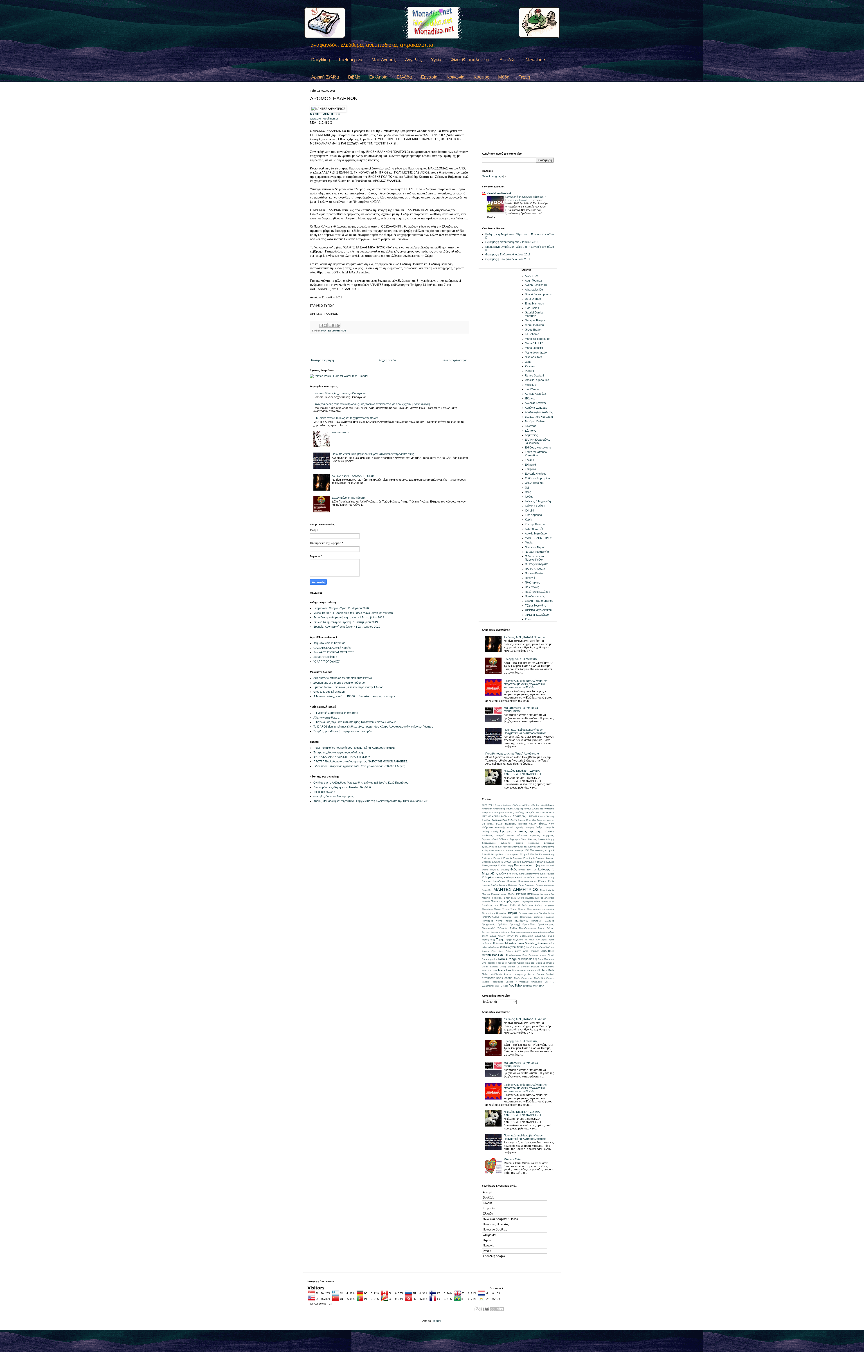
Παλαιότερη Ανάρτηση (454, 360)
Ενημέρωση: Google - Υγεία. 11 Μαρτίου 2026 (341, 608)
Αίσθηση (517, 805)
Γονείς (494, 831)
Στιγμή (541, 928)
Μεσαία (536, 894)
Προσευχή (515, 924)
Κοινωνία (456, 76)
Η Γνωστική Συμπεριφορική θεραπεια (335, 712)
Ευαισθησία (529, 858)
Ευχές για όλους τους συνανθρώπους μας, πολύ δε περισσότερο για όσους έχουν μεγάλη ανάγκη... (372, 404)
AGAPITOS (531, 275)
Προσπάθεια (528, 924)
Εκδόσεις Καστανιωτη (538, 447)
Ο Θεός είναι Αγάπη (536, 564)
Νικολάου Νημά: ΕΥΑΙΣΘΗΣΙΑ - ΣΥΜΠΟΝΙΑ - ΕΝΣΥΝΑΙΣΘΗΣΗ (522, 772)
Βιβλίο (354, 76)
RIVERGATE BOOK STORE (497, 978)
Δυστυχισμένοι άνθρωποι (496, 843)
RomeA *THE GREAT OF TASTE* (333, 652)
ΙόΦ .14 (529, 510)
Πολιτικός (549, 917)
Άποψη (550, 816)
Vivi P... (549, 981)
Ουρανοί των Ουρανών (494, 913)
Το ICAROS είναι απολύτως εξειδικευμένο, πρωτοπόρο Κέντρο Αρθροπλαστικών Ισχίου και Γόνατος (373, 726)
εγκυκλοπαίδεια (489, 846)
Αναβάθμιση (547, 805)
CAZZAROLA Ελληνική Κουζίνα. (332, 647)
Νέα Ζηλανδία (547, 898)
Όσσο (514, 909)
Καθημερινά (350, 59)
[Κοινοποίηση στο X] (329, 325)
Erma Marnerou (534, 303)
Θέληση (505, 869)
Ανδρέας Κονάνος (536, 403)
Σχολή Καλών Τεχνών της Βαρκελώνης (511, 936)
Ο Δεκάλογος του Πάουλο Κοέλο (535, 558)
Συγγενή (486, 932)
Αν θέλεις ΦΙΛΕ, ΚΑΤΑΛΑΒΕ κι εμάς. (353, 476)
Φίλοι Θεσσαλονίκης (470, 59)
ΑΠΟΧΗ (533, 816)
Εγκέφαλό (549, 843)
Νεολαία (486, 901)
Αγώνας (507, 805)
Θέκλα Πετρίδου (534, 482)
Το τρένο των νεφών (536, 939)
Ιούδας (529, 496)
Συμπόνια (516, 932)
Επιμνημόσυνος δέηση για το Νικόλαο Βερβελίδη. (343, 787)
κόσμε (533, 881)
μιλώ (551, 894)
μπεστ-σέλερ (510, 898)
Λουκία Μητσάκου (536, 533)
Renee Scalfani (534, 375)
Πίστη (515, 917)
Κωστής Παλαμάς (535, 524)
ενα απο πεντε (340, 432)
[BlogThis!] (325, 325)
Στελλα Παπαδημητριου (539, 600)
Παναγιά (530, 577)
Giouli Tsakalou (534, 325)
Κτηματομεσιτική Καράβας (329, 643)
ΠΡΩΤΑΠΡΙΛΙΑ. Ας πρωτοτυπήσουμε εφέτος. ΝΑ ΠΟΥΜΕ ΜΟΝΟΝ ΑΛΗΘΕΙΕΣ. (360, 761)
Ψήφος (509, 951)
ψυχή (518, 951)
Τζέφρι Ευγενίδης (535, 605)
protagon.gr (520, 974)
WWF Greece (501, 986)
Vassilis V (531, 384)
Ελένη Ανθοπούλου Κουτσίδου (536, 454)
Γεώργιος (530, 426)
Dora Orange (533, 298)
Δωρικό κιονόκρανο (528, 843)
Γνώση (485, 831)
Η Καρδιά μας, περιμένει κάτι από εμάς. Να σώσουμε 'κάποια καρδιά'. (354, 722)
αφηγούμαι (548, 820)
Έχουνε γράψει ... (524, 865)
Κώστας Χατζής (534, 528)
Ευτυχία (550, 862)
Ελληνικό (530, 469)
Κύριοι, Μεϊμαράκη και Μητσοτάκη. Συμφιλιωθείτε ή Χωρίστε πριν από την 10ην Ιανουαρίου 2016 (371, 801)
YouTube (515, 985)
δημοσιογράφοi (489, 839)
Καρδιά (518, 877)
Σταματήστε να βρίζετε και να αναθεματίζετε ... (521, 709)
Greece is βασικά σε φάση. (329, 691)
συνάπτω (526, 932)
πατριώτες (506, 917)
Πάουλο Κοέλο (534, 573)
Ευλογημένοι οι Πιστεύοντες (349, 497)
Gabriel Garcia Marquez (534, 314)
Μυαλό (521, 898)
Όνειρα (497, 909)
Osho (528, 361)
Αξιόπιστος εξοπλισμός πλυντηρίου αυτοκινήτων (342, 678)
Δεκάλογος (487, 835)
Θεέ (527, 487)
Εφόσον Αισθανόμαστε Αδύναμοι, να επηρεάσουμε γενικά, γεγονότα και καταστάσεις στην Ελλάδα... (525, 684)
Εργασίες (517, 858)
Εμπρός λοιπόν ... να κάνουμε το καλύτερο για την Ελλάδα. (348, 687)
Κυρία (528, 519)
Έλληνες (530, 398)
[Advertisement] (389, 346)
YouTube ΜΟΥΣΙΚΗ (533, 985)
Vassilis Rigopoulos (537, 380)
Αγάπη (498, 805)
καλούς (499, 877)
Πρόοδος (502, 924)
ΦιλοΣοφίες (493, 947)
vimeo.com (536, 981)
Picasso (530, 366)
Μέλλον (511, 894)
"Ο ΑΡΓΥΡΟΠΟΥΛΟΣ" (326, 661)
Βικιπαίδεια (510, 823)
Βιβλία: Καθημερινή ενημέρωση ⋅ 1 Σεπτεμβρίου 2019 (345, 622)
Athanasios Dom (535, 289)
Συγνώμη (495, 932)
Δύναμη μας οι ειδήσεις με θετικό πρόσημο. (339, 682)
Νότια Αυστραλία (542, 901)
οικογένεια (549, 905)
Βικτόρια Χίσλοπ (535, 421)
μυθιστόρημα (532, 898)
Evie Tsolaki (532, 308)
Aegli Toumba (533, 280)
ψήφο (501, 951)
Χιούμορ (549, 947)
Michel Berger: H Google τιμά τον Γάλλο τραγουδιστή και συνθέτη (353, 613)
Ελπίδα (534, 854)
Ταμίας (485, 939)
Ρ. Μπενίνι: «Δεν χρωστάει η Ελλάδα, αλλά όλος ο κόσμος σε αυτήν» (354, 696)
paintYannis (532, 389)
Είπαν (514, 846)
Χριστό (529, 619)
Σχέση (485, 936)
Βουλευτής (500, 827)
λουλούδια (487, 890)
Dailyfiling (320, 59)
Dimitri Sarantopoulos (538, 294)
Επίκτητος (487, 858)
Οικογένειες (487, 909)
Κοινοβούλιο (499, 881)
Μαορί (543, 890)
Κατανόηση (529, 877)
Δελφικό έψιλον (505, 835)
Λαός (521, 885)
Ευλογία (541, 861)
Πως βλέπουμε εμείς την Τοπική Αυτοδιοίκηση (512, 753)
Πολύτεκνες (532, 587)
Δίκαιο (524, 839)
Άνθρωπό (549, 808)
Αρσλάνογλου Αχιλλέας (539, 412)
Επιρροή (497, 858)
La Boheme (532, 334)
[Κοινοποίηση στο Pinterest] (338, 325)
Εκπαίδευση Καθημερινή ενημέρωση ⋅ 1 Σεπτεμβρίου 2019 (348, 617)
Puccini (529, 370)
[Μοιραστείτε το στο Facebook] (334, 325)
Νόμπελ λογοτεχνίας (537, 551)
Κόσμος (481, 76)
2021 (491, 805)
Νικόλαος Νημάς (535, 547)
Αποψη (541, 816)
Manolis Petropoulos (537, 338)
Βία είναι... (488, 823)
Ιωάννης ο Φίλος (535, 505)
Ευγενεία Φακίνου (536, 473)
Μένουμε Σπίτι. (512, 1159)
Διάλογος (503, 839)
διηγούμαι (515, 839)
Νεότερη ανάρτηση (322, 360)
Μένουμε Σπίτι (524, 893)
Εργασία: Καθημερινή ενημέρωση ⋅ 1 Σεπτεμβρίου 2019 (346, 626)
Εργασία (429, 76)
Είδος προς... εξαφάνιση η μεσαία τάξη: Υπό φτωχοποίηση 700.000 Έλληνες (359, 766)
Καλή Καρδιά (547, 873)
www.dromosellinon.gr (324, 118)
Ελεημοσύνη (547, 846)
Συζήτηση (505, 932)
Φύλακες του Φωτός (512, 947)
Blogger (436, 1321)
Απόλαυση (506, 816)
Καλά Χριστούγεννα (529, 873)
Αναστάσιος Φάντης (503, 808)
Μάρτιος (486, 894)
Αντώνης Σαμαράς (536, 407)
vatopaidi (524, 981)
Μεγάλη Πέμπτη (499, 894)
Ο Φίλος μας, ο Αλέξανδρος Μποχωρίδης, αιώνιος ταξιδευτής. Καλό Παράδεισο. (361, 782)
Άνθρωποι (487, 812)
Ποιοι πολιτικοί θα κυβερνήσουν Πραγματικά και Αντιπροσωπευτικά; (373, 454)
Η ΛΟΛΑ (545, 865)
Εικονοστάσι (504, 846)
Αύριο (539, 820)
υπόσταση (487, 943)
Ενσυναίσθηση (546, 854)
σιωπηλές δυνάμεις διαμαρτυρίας (333, 796)
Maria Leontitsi (534, 347)
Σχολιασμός (541, 936)
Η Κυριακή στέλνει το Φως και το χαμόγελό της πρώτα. (346, 418)
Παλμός (512, 913)
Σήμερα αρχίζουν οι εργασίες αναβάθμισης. (339, 752)
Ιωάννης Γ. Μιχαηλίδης (538, 501)
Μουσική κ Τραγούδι (492, 898)
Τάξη (492, 939)
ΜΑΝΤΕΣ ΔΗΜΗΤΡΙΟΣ (325, 114)
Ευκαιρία (517, 862)
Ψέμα (493, 951)
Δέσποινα (530, 430)
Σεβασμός (502, 928)
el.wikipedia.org (527, 959)
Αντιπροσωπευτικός (504, 812)
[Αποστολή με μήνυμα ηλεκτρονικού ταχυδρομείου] (321, 325)
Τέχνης (500, 939)
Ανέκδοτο (538, 808)
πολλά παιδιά (504, 920)
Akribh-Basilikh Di (536, 285)
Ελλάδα (404, 76)
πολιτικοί (538, 917)
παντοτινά (533, 913)
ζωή (538, 865)
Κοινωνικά (523, 881)
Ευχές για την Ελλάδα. (494, 865)
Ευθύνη (507, 862)
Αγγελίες (413, 59)
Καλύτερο (509, 877)
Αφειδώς (508, 59)
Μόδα (504, 76)
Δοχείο (541, 839)
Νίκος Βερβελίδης (324, 791)
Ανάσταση (487, 808)
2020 (484, 805)
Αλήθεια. (535, 805)
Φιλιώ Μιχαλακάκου (537, 614)
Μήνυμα (544, 894)
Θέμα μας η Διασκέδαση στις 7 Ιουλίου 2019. (512, 242)
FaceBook (501, 963)
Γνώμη (539, 827)
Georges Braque (535, 320)
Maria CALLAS (534, 343)
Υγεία (436, 59)
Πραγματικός (488, 924)
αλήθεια (526, 805)
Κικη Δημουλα (533, 515)
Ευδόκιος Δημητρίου (537, 478)
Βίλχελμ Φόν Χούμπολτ (539, 416)
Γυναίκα (549, 831)
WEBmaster (488, 986)
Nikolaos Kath (533, 357)
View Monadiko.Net (499, 193)
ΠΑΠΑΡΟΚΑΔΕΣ (535, 568)
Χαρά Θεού (539, 947)
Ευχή (510, 865)
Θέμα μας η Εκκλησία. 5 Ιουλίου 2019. (508, 259)
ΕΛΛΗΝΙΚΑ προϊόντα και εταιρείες (537, 441)
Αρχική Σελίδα (325, 76)
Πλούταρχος (532, 582)
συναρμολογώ (538, 932)
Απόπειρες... (520, 816)
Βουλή (510, 827)
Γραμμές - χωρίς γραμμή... (521, 831)
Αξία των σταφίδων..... (326, 717)
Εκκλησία (378, 76)
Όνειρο (506, 909)
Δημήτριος (531, 435)
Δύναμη (550, 839)
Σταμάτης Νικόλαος (325, 656)
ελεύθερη (519, 850)
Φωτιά (529, 947)
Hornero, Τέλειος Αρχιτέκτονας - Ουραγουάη (340, 393)
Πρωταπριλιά (488, 928)
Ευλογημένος (529, 862)
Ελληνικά (530, 464)
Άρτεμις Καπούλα (535, 393)
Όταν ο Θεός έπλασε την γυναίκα (536, 909)
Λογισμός (530, 885)
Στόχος (550, 928)
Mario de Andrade (536, 352)
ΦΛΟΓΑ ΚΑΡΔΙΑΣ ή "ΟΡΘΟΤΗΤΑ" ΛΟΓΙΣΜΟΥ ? (341, 757)
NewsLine (535, 59)
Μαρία (529, 542)
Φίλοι (484, 947)
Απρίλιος (486, 820)
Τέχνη (524, 76)
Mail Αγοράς (383, 59)
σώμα (551, 936)
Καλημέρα (488, 877)
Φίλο (551, 943)
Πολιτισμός (487, 920)
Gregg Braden (533, 329)
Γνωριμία (549, 827)
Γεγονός (519, 827)
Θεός (528, 492)
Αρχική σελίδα (387, 360)
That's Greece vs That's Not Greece (534, 978)
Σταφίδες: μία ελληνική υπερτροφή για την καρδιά (343, 731)
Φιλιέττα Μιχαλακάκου (538, 610)
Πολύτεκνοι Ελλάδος (537, 591)
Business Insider (538, 955)
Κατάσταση (542, 877)
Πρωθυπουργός (534, 596)
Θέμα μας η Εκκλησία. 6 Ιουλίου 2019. (508, 254)
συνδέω (550, 932)
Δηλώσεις (535, 835)
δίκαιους (532, 839)
